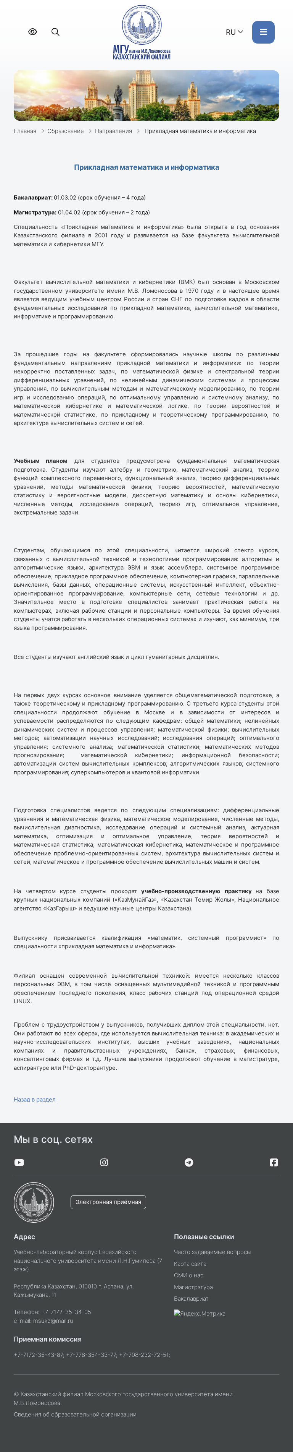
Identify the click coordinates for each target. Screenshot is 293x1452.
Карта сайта (190, 1264)
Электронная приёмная (108, 1202)
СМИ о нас (188, 1275)
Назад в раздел (35, 1099)
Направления (113, 131)
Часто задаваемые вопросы (212, 1252)
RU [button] (231, 32)
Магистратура (193, 1287)
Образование (65, 131)
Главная (25, 131)
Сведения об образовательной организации (75, 1414)
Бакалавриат (191, 1298)
